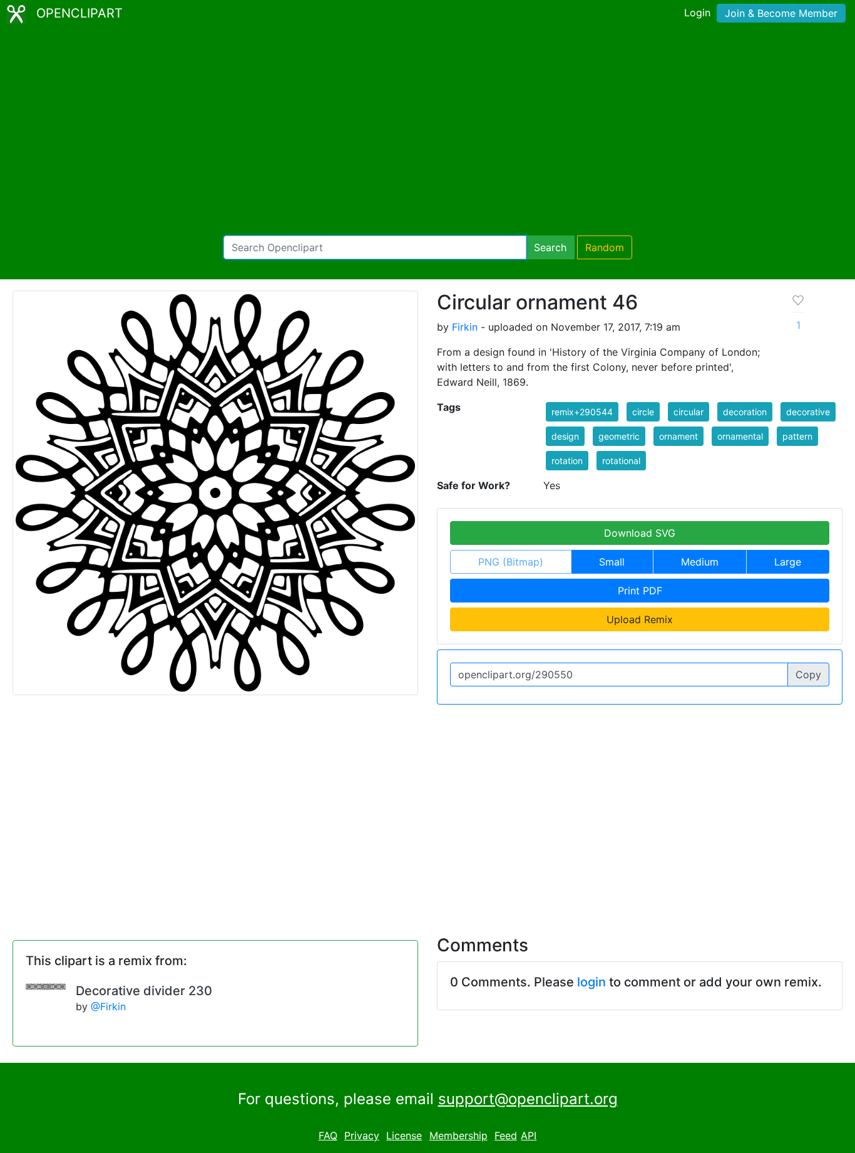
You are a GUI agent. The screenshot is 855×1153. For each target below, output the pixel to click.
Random (604, 247)
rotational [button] (621, 460)
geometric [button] (619, 436)
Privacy (361, 1135)
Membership (458, 1135)
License (404, 1135)
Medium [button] (700, 562)
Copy (808, 674)
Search (550, 247)
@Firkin (108, 1006)
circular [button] (688, 411)
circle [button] (643, 411)
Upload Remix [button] (640, 619)
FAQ (328, 1135)
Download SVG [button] (639, 533)
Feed (505, 1135)
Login (697, 12)
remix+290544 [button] (582, 411)
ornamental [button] (740, 436)
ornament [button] (678, 436)
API (528, 1135)
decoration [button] (745, 411)
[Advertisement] (427, 131)
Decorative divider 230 (144, 990)
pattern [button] (797, 436)
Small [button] (612, 562)
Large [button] (787, 562)
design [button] (565, 436)
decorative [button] (808, 411)
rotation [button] (567, 460)
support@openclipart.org (528, 1099)
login (591, 982)
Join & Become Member (781, 13)
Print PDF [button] (640, 590)
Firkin (465, 327)
